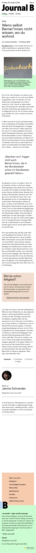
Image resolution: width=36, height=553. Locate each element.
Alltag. (4, 14)
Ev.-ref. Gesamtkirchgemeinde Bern (14, 544)
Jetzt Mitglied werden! (17, 484)
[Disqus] (18, 441)
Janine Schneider (11, 42)
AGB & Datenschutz (16, 501)
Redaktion (13, 481)
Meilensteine (14, 491)
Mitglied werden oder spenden (18, 298)
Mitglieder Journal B (9, 541)
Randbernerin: (7, 46)
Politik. (11, 14)
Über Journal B (14, 478)
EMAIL (19, 361)
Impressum (13, 498)
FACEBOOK (18, 359)
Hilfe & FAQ (13, 488)
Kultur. (18, 14)
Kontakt (12, 494)
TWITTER (29, 359)
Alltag (4, 21)
